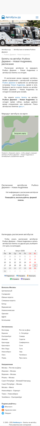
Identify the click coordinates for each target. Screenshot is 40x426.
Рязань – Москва (8, 377)
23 (35, 265)
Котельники (6, 320)
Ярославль (23, 358)
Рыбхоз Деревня (8, 83)
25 (10, 268)
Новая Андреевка (18, 85)
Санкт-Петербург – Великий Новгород (16, 381)
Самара (22, 336)
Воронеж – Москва (9, 374)
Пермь (4, 358)
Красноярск (6, 345)
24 (5, 268)
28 (25, 268)
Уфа (20, 352)
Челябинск (23, 355)
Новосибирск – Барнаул (11, 390)
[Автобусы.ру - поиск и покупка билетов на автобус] (3, 17)
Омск (3, 355)
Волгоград (5, 330)
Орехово (5, 313)
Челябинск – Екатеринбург (12, 397)
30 (35, 268)
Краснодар (5, 342)
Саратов (22, 339)
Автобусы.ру (13, 17)
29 (30, 268)
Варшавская (6, 307)
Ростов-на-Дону (24, 330)
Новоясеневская (8, 310)
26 (15, 268)
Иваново (5, 339)
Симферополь (24, 342)
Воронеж (5, 333)
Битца (4, 304)
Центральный (7, 291)
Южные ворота (7, 297)
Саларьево (6, 294)
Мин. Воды (5, 349)
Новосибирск (6, 352)
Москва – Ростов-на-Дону (11, 368)
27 (20, 268)
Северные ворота (8, 300)
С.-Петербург (24, 333)
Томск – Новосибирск (10, 394)
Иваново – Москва (9, 371)
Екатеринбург (6, 336)
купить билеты (21, 97)
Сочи (21, 345)
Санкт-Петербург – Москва (12, 384)
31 (5, 271)
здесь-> (21, 106)
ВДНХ (4, 317)
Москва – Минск (8, 387)
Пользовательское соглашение (20, 425)
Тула (21, 349)
